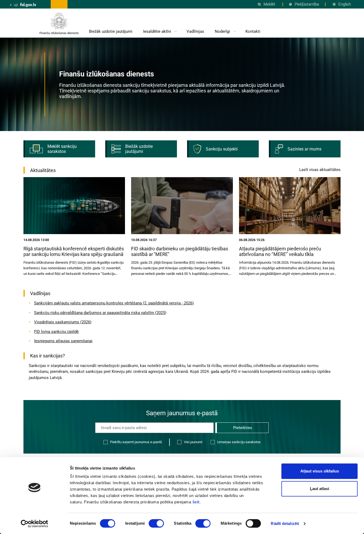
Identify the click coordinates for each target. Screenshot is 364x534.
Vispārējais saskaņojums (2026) (62, 322)
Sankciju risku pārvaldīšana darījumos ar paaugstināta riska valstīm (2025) (100, 312)
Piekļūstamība (307, 4)
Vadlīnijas (195, 31)
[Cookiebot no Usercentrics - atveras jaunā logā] (34, 524)
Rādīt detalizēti (285, 523)
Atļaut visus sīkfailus (319, 471)
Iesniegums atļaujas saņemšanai (63, 341)
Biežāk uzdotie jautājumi (110, 31)
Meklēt (269, 4)
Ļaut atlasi (319, 488)
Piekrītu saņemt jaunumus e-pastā (136, 442)
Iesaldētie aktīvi (157, 31)
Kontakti (252, 31)
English (344, 4)
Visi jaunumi (193, 442)
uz (25, 4)
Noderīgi (222, 31)
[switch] (156, 523)
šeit (196, 502)
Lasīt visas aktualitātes (320, 169)
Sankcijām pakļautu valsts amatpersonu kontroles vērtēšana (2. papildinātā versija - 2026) (114, 303)
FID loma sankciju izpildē (56, 331)
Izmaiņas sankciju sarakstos (239, 442)
